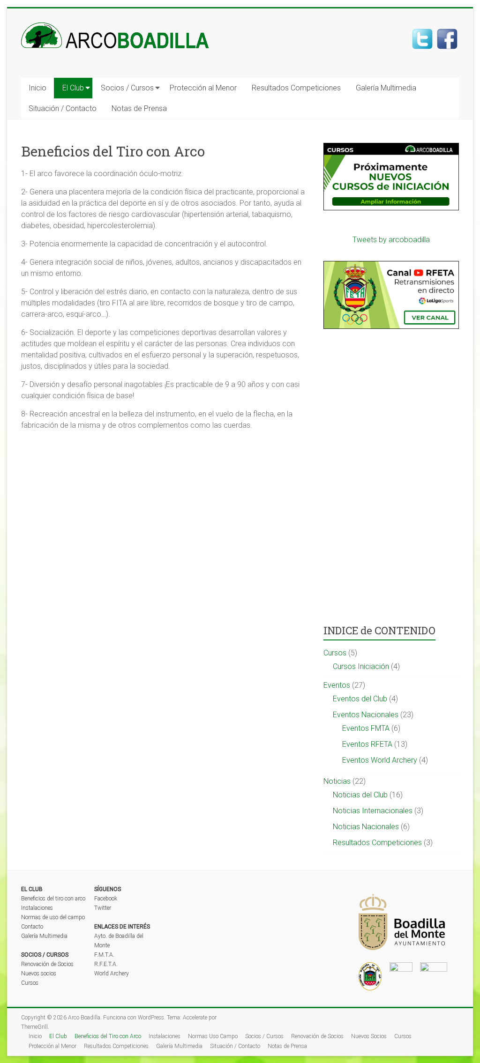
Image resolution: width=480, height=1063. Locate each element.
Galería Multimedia (386, 87)
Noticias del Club (360, 794)
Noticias (337, 781)
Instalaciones (37, 908)
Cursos (334, 652)
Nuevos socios (38, 973)
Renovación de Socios (47, 964)
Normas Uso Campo (213, 1036)
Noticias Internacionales (372, 810)
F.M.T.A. (104, 954)
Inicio (37, 87)
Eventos (336, 685)
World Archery (111, 973)
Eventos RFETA (367, 744)
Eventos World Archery (379, 760)
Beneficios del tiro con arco (53, 898)
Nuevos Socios (369, 1036)
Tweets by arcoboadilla (391, 239)
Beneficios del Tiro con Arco (108, 1036)
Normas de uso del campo (53, 917)
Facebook (105, 898)
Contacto (32, 926)
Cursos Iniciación (361, 666)
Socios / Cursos (127, 87)
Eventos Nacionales (365, 714)
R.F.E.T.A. (106, 964)
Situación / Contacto (63, 108)
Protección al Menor (203, 87)
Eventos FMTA (366, 728)
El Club (73, 87)
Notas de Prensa (139, 108)
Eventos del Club (360, 698)
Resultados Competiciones (296, 87)
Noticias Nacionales (366, 826)
